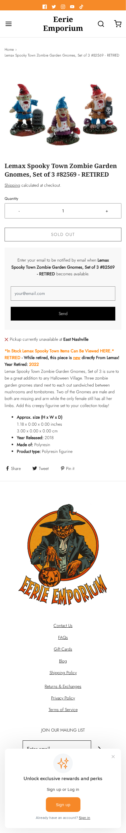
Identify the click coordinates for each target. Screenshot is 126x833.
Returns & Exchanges (63, 686)
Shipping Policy (63, 673)
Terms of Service (63, 709)
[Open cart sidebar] (117, 24)
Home (9, 49)
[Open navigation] (8, 24)
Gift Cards (63, 649)
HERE (105, 351)
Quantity (11, 198)
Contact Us (63, 625)
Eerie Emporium (63, 24)
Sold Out (63, 234)
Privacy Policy (63, 698)
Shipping (12, 185)
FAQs (63, 637)
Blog (63, 661)
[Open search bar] (100, 24)
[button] (63, 114)
